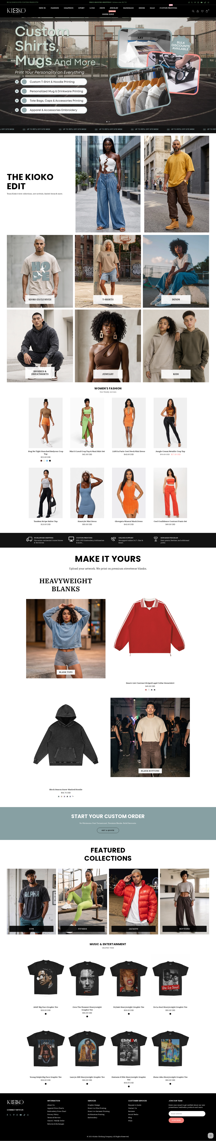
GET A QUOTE (108, 830)
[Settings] (198, 11)
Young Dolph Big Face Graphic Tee (46, 1077)
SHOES (142, 8)
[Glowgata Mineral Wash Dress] (128, 493)
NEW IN (42, 8)
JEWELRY (114, 8)
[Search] (193, 11)
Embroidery (92, 1118)
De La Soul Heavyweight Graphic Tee (170, 1007)
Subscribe (176, 1120)
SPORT (81, 8)
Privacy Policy (53, 1114)
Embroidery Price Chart (56, 1111)
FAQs (130, 1121)
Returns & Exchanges (55, 1124)
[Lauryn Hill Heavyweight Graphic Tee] (87, 1048)
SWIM (102, 8)
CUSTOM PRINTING (168, 7)
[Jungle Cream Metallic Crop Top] (170, 423)
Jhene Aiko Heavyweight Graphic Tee (170, 1077)
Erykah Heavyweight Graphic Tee (128, 1007)
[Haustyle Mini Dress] (87, 493)
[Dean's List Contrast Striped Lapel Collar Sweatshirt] (150, 628)
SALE (152, 8)
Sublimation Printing (96, 1114)
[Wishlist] (202, 11)
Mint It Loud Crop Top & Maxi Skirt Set (87, 451)
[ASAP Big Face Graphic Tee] (45, 979)
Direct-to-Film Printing (97, 1108)
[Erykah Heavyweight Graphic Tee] (128, 979)
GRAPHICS (68, 8)
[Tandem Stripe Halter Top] (45, 493)
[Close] (42, 1129)
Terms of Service (53, 1118)
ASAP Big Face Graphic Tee (45, 1007)
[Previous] (5, 71)
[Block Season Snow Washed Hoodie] (65, 734)
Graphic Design (94, 1105)
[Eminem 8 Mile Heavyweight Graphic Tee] (128, 1048)
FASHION (55, 8)
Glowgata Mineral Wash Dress (129, 521)
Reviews (131, 1111)
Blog (130, 1118)
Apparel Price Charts (55, 1108)
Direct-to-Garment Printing (99, 1111)
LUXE (92, 8)
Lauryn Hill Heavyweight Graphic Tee (87, 1077)
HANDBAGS (128, 8)
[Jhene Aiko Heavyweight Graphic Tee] (170, 1048)
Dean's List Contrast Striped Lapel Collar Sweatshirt (150, 683)
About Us (51, 1105)
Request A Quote (134, 1105)
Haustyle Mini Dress (87, 521)
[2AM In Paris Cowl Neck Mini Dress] (128, 423)
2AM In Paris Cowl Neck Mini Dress (128, 451)
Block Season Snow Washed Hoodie (65, 789)
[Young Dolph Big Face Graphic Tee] (45, 1048)
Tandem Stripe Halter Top (46, 521)
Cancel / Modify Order (55, 1121)
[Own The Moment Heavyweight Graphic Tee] (87, 979)
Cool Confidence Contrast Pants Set (170, 521)
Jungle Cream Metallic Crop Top (170, 451)
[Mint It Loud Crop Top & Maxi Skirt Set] (87, 423)
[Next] (210, 71)
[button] (207, 11)
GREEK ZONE (108, 13)
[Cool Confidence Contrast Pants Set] (170, 493)
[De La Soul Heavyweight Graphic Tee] (170, 979)
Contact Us (132, 1108)
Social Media (133, 1114)
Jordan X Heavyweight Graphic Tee (27, 1133)
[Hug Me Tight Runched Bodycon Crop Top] (45, 423)
